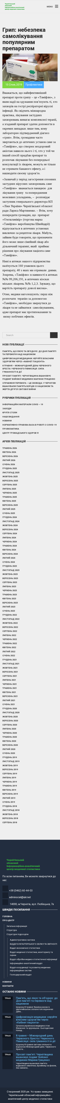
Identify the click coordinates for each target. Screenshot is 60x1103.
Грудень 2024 (9, 517)
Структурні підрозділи (17, 934)
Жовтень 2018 (10, 814)
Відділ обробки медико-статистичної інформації (33, 959)
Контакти (7, 986)
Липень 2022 (9, 635)
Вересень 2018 (10, 818)
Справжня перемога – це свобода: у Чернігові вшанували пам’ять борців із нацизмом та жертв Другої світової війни (29, 386)
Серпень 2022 (9, 631)
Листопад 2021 (10, 663)
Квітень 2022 (9, 647)
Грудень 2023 (9, 566)
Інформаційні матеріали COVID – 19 (22, 404)
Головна (7, 916)
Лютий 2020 (8, 749)
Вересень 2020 (10, 720)
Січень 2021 (8, 704)
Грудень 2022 (9, 615)
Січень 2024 (8, 562)
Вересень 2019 (10, 769)
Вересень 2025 (10, 480)
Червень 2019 (9, 782)
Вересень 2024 (10, 529)
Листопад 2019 (10, 761)
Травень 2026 (9, 448)
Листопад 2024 (10, 521)
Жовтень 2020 (10, 716)
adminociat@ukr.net (20, 897)
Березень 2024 (10, 554)
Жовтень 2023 (10, 574)
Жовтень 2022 (10, 623)
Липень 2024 (9, 537)
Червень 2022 (9, 639)
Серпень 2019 (9, 773)
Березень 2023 (10, 603)
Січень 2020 (8, 753)
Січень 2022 (8, 655)
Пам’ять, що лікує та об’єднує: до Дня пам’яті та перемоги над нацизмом (29, 353)
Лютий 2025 (8, 509)
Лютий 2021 (8, 700)
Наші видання (10, 416)
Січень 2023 (8, 611)
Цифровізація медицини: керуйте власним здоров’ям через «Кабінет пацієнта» (28, 360)
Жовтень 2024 (10, 525)
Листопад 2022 (10, 619)
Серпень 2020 (9, 725)
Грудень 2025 (9, 468)
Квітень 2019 (9, 790)
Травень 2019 (9, 786)
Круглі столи (9, 412)
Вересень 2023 (10, 578)
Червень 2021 (9, 684)
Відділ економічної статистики (25, 948)
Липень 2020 (9, 729)
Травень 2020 (9, 737)
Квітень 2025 (9, 501)
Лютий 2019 (8, 798)
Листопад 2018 (10, 810)
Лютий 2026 (8, 460)
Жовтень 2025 (10, 476)
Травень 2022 (9, 643)
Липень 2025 (9, 489)
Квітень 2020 (9, 741)
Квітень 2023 (9, 598)
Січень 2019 (8, 802)
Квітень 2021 (9, 692)
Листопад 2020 (10, 712)
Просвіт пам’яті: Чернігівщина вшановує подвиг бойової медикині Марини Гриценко (28, 377)
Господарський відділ (21, 974)
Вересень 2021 (10, 672)
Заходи (6, 408)
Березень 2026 (10, 456)
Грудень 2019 (9, 757)
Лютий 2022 (8, 651)
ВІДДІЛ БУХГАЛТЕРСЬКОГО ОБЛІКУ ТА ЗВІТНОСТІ (33, 944)
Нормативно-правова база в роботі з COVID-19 (29, 425)
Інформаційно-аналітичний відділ (26, 963)
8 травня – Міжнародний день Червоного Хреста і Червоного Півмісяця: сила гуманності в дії (26, 368)
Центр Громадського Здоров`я (20, 433)
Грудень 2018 (9, 806)
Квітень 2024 (9, 550)
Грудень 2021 (9, 659)
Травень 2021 (9, 688)
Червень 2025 (9, 493)
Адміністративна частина (22, 940)
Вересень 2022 (10, 627)
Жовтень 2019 (10, 765)
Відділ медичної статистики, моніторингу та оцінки (31, 954)
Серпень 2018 (9, 822)
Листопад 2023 (10, 570)
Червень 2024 (9, 541)
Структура (12, 930)
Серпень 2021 (9, 676)
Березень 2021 (10, 696)
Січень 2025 (8, 513)
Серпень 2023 (9, 582)
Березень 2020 (10, 745)
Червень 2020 (9, 733)
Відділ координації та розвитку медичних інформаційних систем (30, 969)
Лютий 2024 (8, 558)
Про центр (8, 920)
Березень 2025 (10, 505)
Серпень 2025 (9, 484)
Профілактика (10, 429)
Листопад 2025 (10, 472)
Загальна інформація (17, 926)
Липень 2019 (9, 777)
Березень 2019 (10, 794)
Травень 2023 (9, 594)
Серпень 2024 (9, 533)
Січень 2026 (8, 464)
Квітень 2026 (9, 452)
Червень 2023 (9, 590)
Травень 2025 (9, 497)
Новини (7, 420)
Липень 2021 (9, 680)
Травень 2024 (9, 546)
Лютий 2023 (8, 607)
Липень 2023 (9, 586)
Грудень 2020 (9, 708)
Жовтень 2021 (10, 668)
